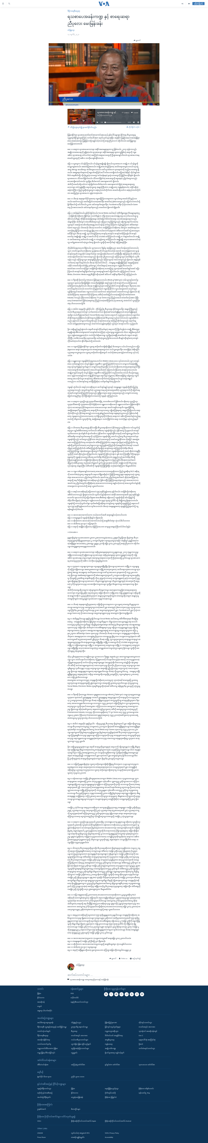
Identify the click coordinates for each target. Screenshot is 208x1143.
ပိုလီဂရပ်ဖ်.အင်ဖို (110, 1093)
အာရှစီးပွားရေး (110, 1040)
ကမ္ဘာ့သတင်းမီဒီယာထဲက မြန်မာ (47, 1048)
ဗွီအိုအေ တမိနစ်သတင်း (146, 1088)
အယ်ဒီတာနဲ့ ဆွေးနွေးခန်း (45, 1022)
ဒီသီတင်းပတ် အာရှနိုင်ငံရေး (114, 1035)
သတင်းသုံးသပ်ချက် (43, 1031)
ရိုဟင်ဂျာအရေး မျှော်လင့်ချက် (114, 1052)
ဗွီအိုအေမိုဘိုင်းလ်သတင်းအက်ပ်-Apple (83, 1121)
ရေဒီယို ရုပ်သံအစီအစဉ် (44, 1093)
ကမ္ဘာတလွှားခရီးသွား (111, 1031)
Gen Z (141, 1035)
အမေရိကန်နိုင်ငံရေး (43, 1040)
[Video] (189, 4)
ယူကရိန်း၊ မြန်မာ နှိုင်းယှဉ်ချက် (81, 1044)
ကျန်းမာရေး (109, 1044)
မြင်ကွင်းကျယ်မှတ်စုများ (113, 1027)
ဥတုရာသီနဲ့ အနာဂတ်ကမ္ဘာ (79, 1027)
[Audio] (182, 4)
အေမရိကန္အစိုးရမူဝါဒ (77, 1137)
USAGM (40, 1133)
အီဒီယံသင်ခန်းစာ (42, 1065)
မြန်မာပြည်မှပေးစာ (111, 1022)
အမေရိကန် (41, 1002)
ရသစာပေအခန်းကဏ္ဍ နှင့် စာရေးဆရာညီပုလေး (114, 112)
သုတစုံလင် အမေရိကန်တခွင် (148, 1031)
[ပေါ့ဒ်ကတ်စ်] (137, 994)
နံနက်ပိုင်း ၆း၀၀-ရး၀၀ (44, 1076)
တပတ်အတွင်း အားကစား (79, 1035)
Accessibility (109, 1137)
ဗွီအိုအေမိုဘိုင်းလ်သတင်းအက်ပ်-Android (118, 1121)
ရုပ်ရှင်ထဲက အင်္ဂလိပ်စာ (112, 1065)
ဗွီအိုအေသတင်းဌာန (105, 115)
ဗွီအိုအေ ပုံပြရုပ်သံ (111, 1097)
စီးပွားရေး (74, 1031)
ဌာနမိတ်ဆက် (41, 1109)
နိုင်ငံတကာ (40, 998)
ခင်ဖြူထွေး (71, 30)
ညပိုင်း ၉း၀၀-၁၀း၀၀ (77, 1076)
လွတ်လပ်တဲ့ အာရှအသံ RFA (80, 1133)
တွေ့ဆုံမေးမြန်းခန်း (77, 1097)
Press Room (41, 1137)
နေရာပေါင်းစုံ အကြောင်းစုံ (147, 1040)
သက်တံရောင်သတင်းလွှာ (147, 1048)
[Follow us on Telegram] (127, 994)
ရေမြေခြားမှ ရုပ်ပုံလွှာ (112, 1088)
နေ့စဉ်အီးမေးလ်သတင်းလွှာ (79, 1002)
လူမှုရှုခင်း (74, 1052)
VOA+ (39, 1121)
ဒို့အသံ (141, 1044)
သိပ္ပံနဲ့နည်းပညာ (76, 1022)
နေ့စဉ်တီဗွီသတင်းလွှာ (44, 1088)
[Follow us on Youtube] (116, 994)
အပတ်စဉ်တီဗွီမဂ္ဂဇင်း (44, 1097)
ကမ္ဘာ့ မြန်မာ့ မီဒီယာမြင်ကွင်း (46, 1052)
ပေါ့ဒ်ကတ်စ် (74, 998)
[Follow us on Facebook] (106, 994)
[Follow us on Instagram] (121, 994)
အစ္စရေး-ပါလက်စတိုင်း (44, 1010)
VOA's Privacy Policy (112, 1133)
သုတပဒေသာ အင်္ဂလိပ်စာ (147, 1065)
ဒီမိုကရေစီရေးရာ (73, 11)
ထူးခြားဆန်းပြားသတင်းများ (80, 1048)
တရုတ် (39, 1006)
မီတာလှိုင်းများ (75, 1109)
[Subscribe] (142, 994)
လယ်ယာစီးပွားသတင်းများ (79, 1040)
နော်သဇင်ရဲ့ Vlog (144, 1093)
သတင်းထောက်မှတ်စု (44, 1044)
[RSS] (132, 994)
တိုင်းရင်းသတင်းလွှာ (145, 1022)
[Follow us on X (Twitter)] (111, 994)
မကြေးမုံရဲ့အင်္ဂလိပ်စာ (78, 1065)
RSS (72, 993)
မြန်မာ (39, 993)
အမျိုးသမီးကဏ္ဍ (110, 1048)
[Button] (137, 40)
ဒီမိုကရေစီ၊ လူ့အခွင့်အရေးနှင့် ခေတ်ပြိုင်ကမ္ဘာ (52, 1027)
